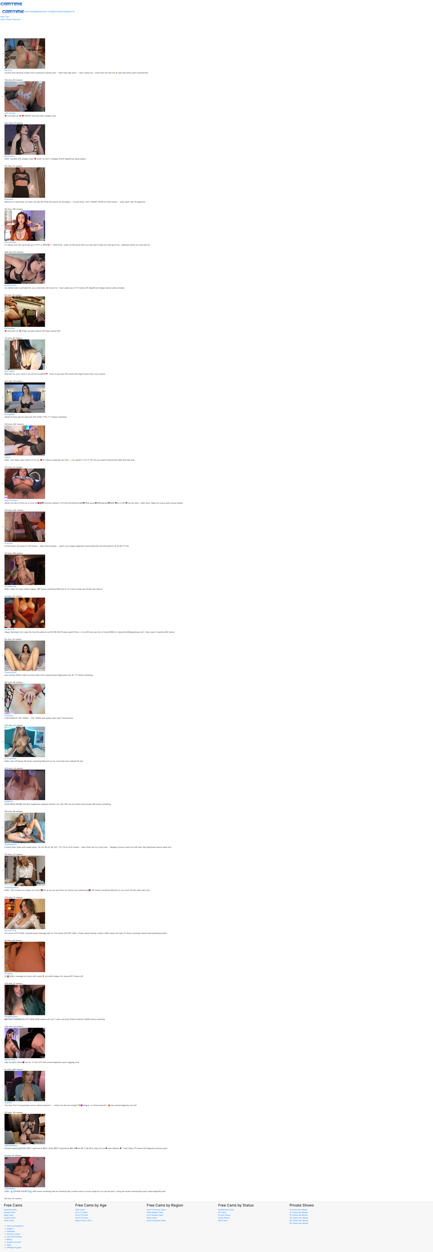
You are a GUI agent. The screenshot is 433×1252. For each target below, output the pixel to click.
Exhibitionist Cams (226, 1210)
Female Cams (9, 1212)
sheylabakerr (10, 1188)
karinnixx (8, 70)
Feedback (11, 1231)
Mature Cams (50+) (83, 1220)
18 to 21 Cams (81, 1212)
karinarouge (10, 328)
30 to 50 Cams (81, 1218)
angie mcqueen (11, 500)
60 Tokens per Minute (299, 1220)
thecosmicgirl (10, 242)
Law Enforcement (14, 1237)
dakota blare (10, 1059)
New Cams (222, 1220)
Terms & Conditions (15, 1226)
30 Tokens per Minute (299, 1218)
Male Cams (8, 1215)
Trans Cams (9, 1220)
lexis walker (10, 371)
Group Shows (224, 1218)
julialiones (9, 801)
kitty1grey (9, 715)
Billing (9, 1239)
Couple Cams (9, 1218)
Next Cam (5, 17)
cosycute (8, 543)
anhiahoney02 (10, 285)
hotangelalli (9, 414)
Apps (9, 1245)
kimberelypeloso (12, 887)
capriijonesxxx (11, 844)
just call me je (10, 930)
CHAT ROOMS (30, 11)
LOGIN (64, 11)
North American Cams (156, 1210)
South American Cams (156, 1220)
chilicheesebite (11, 1145)
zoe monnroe (10, 758)
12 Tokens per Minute (299, 1212)
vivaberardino (10, 672)
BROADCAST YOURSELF (46, 11)
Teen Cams (80, 1210)
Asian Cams (152, 1218)
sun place (9, 973)
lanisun (7, 457)
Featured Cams (10, 1210)
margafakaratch (11, 1016)
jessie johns (9, 156)
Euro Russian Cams (155, 1215)
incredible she (10, 586)
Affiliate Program (14, 1247)
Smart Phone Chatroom (11, 19)
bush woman (10, 113)
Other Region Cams (155, 1212)
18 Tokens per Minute (299, 1215)
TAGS (59, 11)
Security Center (13, 1234)
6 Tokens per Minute (298, 1210)
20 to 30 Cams (81, 1215)
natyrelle (8, 1102)
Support (10, 1228)
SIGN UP (71, 11)
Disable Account (14, 1242)
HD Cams (222, 1212)
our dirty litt (10, 629)
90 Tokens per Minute (299, 1223)
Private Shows (224, 1215)
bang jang (9, 199)
